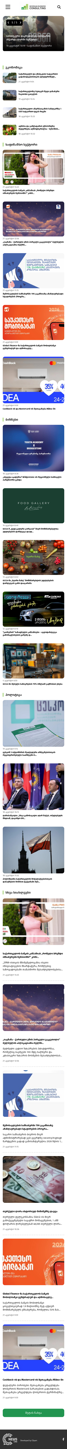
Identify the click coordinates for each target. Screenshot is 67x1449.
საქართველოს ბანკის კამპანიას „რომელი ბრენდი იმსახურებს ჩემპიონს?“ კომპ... (28, 191)
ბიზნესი (11, 419)
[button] (8, 22)
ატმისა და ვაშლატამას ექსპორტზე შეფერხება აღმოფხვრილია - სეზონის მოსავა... (38, 127)
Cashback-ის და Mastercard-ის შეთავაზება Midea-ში (29, 409)
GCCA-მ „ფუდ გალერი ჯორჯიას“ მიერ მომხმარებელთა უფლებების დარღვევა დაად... (30, 530)
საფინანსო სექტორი (21, 144)
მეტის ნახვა (33, 1412)
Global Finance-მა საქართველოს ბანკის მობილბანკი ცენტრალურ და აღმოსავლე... (29, 347)
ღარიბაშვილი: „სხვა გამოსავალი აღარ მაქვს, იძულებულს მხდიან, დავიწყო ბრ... (33, 817)
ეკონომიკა (14, 67)
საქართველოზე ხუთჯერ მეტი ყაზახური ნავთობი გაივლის (39, 92)
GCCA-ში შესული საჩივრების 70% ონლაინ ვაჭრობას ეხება (32, 684)
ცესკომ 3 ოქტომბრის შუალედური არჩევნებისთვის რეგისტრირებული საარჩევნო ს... (29, 753)
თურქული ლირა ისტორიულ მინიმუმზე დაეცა (30, 1211)
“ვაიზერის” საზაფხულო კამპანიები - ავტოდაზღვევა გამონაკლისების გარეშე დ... (30, 633)
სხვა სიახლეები (18, 892)
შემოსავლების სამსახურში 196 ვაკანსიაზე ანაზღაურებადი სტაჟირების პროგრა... (33, 295)
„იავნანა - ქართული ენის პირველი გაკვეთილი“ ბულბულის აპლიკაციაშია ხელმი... (33, 243)
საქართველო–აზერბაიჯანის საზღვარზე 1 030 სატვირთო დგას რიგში (40, 110)
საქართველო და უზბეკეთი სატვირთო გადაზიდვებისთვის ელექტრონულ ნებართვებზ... (38, 75)
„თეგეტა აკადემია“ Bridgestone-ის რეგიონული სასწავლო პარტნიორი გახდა (32, 478)
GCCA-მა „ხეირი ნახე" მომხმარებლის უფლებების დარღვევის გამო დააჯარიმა (28, 581)
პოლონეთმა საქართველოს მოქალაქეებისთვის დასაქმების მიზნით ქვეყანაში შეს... (27, 880)
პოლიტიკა (13, 695)
